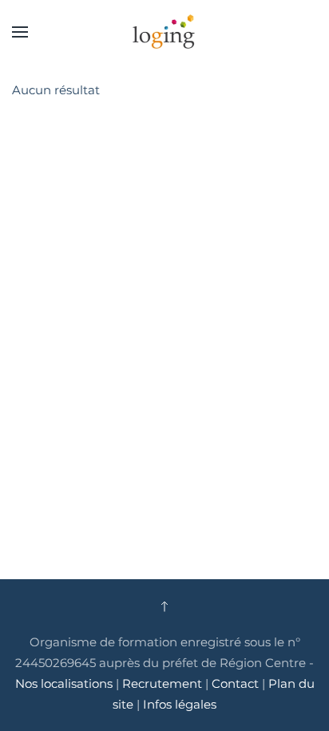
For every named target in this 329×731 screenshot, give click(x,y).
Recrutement (162, 683)
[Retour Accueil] (164, 32)
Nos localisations (64, 683)
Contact (237, 683)
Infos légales (179, 704)
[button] (20, 32)
